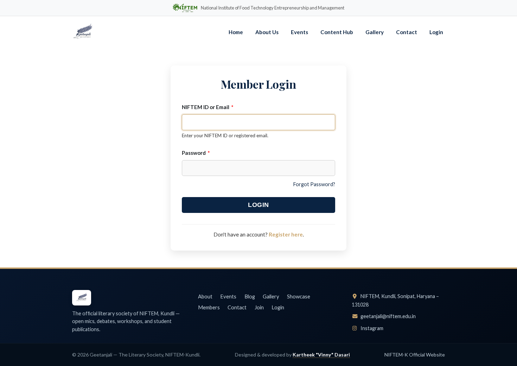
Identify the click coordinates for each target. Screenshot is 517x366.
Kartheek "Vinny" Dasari (321, 355)
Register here (286, 234)
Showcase (298, 296)
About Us (267, 32)
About (205, 296)
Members (209, 307)
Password (196, 153)
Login (436, 32)
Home (236, 32)
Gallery (374, 32)
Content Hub (336, 32)
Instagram (371, 328)
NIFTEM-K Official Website (414, 355)
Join (259, 307)
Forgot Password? (314, 184)
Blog (249, 296)
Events (299, 32)
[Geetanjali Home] (82, 32)
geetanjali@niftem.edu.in (387, 316)
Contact (406, 32)
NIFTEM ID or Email (208, 107)
